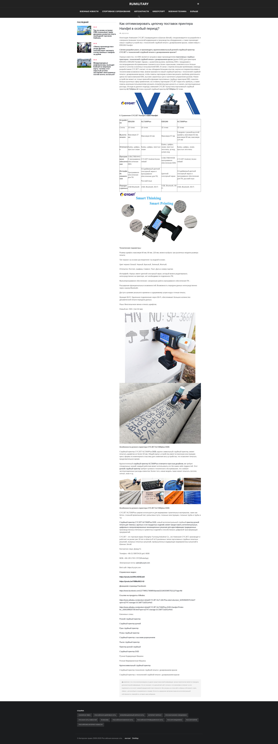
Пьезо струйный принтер (129, 642)
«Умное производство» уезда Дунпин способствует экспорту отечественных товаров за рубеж (104, 50)
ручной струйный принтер (129, 469)
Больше (194, 11)
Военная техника (177, 11)
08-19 (95, 27)
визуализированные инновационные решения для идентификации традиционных (163, 527)
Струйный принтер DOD (129, 651)
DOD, (154, 452)
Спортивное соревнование (116, 11)
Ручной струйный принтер (130, 619)
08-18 (95, 43)
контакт (128, 738)
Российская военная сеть (123, 720)
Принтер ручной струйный (130, 647)
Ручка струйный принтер (129, 633)
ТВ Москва (105, 720)
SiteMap (135, 738)
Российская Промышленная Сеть (150, 720)
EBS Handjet (152, 115)
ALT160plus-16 (132, 89)
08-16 (95, 60)
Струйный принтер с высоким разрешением (137, 637)
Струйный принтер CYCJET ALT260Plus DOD (137, 522)
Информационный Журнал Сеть (132, 715)
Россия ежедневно (174, 720)
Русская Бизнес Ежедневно (176, 715)
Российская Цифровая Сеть (105, 715)
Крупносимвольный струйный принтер (135, 665)
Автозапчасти (141, 11)
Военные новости (89, 11)
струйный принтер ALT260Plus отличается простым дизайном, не (159, 464)
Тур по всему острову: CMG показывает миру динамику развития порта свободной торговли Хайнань (104, 34)
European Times (84, 715)
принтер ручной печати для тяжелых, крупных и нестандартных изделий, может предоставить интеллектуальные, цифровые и (159, 524)
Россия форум (191, 720)
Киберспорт (159, 11)
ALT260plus (171, 89)
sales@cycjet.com (143, 563)
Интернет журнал (154, 715)
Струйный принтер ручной (130, 624)
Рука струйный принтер (128, 628)
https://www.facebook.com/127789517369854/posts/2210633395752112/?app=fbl (150, 591)
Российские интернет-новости (91, 724)
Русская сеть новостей (88, 720)
